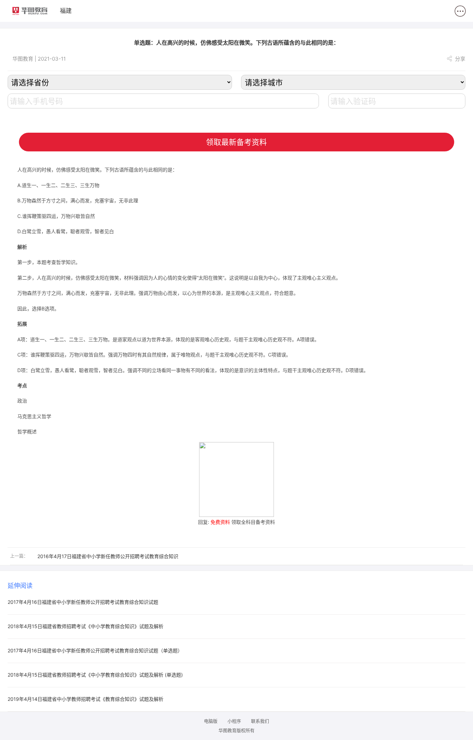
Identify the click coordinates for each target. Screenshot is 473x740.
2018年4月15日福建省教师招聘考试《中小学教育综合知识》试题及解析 (85, 626)
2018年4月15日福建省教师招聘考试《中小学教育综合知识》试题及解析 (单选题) (95, 675)
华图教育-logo (30, 11)
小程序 (234, 721)
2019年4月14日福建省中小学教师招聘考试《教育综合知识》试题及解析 (85, 699)
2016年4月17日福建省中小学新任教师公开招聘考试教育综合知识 (107, 556)
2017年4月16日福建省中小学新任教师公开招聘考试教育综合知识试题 (83, 602)
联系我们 (260, 721)
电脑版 (210, 721)
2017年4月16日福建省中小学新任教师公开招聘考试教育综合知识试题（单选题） (95, 650)
